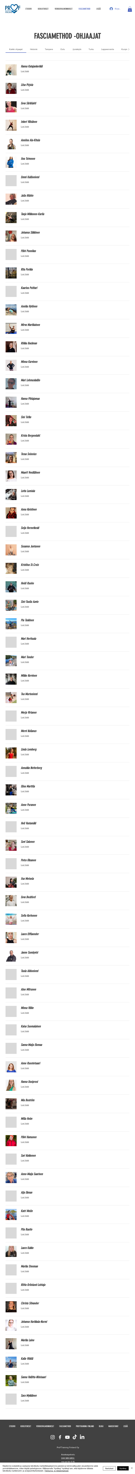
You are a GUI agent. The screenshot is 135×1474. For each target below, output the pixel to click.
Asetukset (109, 1468)
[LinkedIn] (82, 1437)
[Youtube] (67, 1437)
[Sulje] (131, 1468)
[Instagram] (52, 1437)
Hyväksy (122, 1468)
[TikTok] (75, 1437)
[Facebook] (60, 1437)
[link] (16, 49)
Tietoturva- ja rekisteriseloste (56, 1470)
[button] (130, 9)
